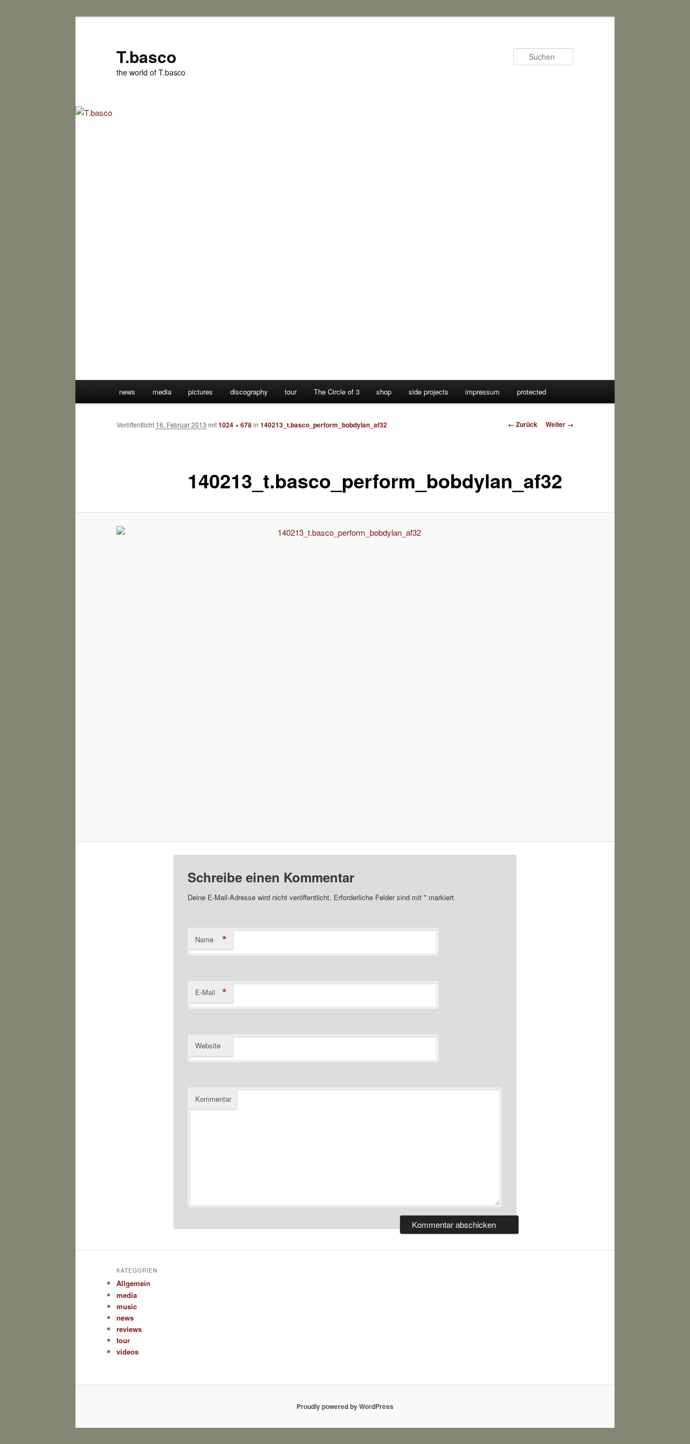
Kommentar (213, 1099)
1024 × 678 (235, 425)
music (126, 1306)
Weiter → (560, 424)
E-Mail (211, 992)
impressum (482, 391)
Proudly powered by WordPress (345, 1406)
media (162, 391)
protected (531, 391)
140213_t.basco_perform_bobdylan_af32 (323, 425)
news (127, 391)
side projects (428, 391)
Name (211, 939)
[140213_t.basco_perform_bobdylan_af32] (345, 677)
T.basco (146, 56)
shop (383, 391)
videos (127, 1351)
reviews (129, 1329)
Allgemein (133, 1283)
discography (249, 391)
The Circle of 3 (337, 391)
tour (290, 391)
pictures (200, 391)
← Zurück (522, 424)
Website (207, 1045)
